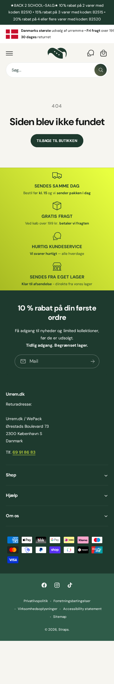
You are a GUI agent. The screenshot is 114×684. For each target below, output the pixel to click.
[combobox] (57, 70)
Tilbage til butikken (57, 140)
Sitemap (59, 617)
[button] (9, 53)
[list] (57, 34)
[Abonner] (92, 361)
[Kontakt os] (90, 53)
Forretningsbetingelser (71, 601)
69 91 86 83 (24, 452)
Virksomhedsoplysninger (37, 609)
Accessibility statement (82, 609)
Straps (63, 629)
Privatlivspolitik (36, 601)
